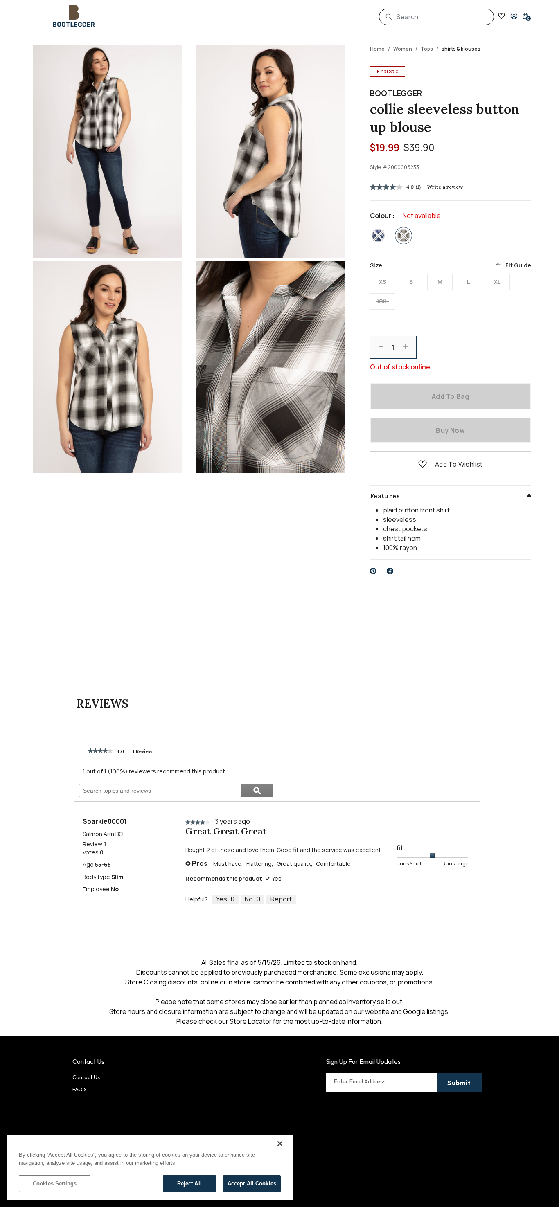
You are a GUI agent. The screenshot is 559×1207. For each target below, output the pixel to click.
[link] (100, 751)
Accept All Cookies (252, 1183)
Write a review (445, 187)
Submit (459, 1083)
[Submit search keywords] (388, 17)
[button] (514, 16)
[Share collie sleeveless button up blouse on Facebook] (390, 571)
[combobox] (436, 17)
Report (281, 899)
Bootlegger (396, 93)
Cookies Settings (55, 1183)
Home (377, 48)
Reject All (189, 1183)
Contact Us (86, 1077)
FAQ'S (79, 1089)
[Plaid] (378, 235)
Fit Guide (518, 265)
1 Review (145, 754)
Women (402, 48)
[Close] (280, 1144)
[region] (150, 1167)
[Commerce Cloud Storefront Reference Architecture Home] (74, 16)
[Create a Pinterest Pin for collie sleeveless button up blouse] (373, 571)
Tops (427, 48)
